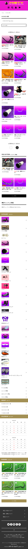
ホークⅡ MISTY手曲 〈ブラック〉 (20, 95)
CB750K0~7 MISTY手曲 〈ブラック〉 (20, 80)
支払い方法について (11, 534)
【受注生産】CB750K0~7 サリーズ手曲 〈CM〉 (8, 80)
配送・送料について (19, 534)
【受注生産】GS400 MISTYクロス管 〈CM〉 (8, 188)
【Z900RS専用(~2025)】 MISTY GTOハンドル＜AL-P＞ (8, 493)
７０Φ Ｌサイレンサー (6, 119)
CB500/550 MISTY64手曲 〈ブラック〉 (7, 62)
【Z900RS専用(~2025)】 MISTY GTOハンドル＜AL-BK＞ (20, 493)
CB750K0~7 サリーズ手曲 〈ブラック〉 (20, 63)
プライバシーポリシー (8, 537)
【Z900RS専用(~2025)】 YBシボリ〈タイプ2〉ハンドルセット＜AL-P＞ (20, 475)
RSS (20, 537)
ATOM (23, 537)
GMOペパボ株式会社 (21, 542)
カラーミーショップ (5, 542)
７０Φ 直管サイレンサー (8, 100)
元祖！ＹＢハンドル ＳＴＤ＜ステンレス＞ (20, 117)
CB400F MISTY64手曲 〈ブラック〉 (7, 45)
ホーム (3, 12)
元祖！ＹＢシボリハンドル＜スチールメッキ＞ (20, 135)
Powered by (6, 546)
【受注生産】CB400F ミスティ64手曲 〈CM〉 (20, 46)
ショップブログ (16, 537)
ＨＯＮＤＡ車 (8, 12)
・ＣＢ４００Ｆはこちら (7, 20)
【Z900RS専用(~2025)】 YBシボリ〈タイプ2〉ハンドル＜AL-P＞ (8, 475)
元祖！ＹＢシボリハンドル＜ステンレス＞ (7, 135)
